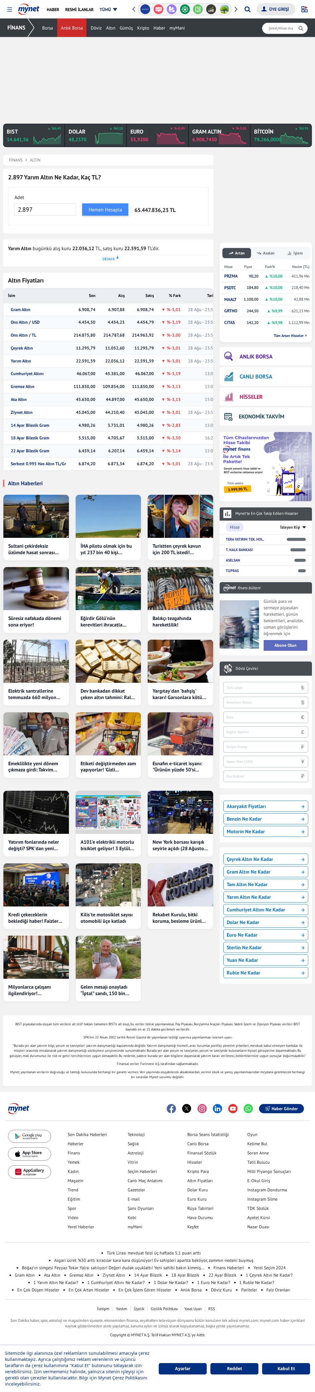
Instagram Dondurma (267, 1190)
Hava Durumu (200, 1217)
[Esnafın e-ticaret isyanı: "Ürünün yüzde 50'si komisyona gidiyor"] (180, 733)
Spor (72, 1208)
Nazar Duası (258, 1227)
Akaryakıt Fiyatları (246, 806)
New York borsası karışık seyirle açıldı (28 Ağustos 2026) (179, 845)
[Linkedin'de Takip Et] (217, 1108)
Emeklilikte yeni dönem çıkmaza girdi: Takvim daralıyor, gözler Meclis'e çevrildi (34, 766)
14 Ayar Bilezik (148, 1275)
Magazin (75, 1180)
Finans (74, 1153)
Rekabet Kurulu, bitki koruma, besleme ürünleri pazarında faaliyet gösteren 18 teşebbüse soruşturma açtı (180, 917)
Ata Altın (19, 399)
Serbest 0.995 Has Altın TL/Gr (38, 463)
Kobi (132, 1217)
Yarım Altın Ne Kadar (249, 897)
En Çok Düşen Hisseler (38, 1290)
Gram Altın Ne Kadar (248, 872)
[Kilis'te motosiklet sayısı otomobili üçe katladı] (108, 884)
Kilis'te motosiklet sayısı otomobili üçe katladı (107, 917)
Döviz (96, 28)
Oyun (252, 1134)
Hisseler (194, 1162)
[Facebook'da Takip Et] (171, 1108)
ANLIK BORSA (256, 356)
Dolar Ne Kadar (243, 922)
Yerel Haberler (81, 1227)
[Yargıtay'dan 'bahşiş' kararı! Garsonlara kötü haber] (180, 661)
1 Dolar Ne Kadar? (171, 1282)
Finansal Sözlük (202, 1153)
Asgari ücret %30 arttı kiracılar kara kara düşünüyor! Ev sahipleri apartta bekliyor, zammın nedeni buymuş (153, 1260)
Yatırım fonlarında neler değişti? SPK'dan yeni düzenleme (33, 845)
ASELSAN (233, 560)
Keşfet (193, 1227)
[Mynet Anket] (158, 9)
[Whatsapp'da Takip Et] (248, 1108)
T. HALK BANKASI (239, 549)
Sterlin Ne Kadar (244, 947)
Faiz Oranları (278, 1290)
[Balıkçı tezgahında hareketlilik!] (180, 588)
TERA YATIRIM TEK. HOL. (245, 539)
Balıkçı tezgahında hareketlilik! (172, 621)
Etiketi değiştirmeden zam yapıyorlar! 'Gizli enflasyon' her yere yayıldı (108, 766)
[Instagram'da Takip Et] (202, 1108)
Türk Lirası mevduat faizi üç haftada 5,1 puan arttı (154, 1253)
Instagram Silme (262, 1199)
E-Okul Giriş (258, 1180)
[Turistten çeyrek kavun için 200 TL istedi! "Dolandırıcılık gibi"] (180, 516)
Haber (159, 28)
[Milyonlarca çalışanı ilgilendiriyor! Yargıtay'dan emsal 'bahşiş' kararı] (36, 957)
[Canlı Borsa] (211, 9)
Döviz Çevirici (247, 668)
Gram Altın (20, 309)
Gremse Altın (22, 386)
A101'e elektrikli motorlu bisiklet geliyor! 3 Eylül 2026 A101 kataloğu (107, 845)
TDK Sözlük (258, 1208)
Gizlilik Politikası (164, 1308)
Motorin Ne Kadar (246, 831)
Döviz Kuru (221, 1290)
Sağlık (133, 1143)
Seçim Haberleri (142, 1171)
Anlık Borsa (72, 28)
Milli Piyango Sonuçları (269, 1171)
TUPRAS (232, 570)
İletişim (103, 1308)
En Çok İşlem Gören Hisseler (144, 1290)
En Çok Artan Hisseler (89, 1290)
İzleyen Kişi (290, 527)
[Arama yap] (247, 9)
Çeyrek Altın (22, 348)
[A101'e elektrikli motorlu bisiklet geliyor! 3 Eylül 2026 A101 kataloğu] (108, 812)
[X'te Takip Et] (186, 1108)
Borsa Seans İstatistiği (208, 1134)
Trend (73, 1190)
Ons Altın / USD (25, 322)
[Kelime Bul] (198, 9)
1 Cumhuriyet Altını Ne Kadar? (116, 1282)
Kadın (73, 1171)
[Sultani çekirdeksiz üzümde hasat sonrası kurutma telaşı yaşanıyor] (36, 516)
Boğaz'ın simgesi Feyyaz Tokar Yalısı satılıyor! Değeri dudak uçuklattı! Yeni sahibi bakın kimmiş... (113, 1267)
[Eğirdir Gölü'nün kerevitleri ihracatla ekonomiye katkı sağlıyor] (108, 588)
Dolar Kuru (197, 1190)
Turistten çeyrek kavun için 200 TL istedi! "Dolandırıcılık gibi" (177, 549)
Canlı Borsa (198, 1143)
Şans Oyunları (141, 1208)
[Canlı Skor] (184, 9)
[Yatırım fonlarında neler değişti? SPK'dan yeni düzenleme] (36, 812)
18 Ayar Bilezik (185, 1275)
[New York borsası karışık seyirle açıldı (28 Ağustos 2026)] (180, 812)
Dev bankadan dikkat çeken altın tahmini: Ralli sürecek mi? (107, 694)
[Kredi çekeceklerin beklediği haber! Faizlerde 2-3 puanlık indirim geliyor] (36, 884)
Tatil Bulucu (258, 1162)
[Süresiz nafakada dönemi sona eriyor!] (36, 588)
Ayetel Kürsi (258, 1217)
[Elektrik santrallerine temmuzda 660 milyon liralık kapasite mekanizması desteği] (36, 661)
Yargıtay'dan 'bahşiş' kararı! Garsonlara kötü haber (177, 694)
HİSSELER (251, 396)
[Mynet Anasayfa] (28, 7)
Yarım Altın (21, 361)
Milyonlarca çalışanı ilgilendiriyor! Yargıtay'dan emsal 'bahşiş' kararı (29, 990)
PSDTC (230, 287)
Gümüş (126, 28)
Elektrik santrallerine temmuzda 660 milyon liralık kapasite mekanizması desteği (32, 694)
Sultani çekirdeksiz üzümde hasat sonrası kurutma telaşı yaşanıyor (34, 549)
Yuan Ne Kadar (242, 960)
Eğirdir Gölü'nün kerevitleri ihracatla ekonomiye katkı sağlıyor (107, 621)
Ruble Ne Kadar (243, 973)
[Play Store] (29, 1136)
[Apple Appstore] (29, 1154)
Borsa (47, 28)
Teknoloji (136, 1134)
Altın (110, 28)
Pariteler (249, 1290)
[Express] (145, 9)
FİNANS (16, 27)
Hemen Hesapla (105, 209)
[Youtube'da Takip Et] (232, 1108)
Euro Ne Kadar (242, 935)
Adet (19, 197)
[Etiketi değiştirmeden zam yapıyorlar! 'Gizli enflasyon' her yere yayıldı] (108, 733)
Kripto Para (198, 1171)
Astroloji (136, 1153)
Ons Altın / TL (23, 335)
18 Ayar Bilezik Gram (30, 438)
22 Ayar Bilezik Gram (30, 451)
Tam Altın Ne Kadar (247, 884)
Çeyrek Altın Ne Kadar (250, 859)
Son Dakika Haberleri (87, 1134)
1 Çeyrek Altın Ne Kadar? (269, 1275)
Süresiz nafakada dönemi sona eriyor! (34, 621)
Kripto (143, 28)
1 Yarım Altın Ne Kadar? (56, 1282)
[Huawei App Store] (29, 1171)
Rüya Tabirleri (200, 1208)
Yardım (121, 1308)
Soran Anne (258, 1153)
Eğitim (74, 1199)
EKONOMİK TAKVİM (261, 416)
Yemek (74, 1162)
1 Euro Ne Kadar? (213, 1282)
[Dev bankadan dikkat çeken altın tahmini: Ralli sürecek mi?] (108, 661)
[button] (9, 9)
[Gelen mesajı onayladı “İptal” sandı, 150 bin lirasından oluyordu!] (108, 957)
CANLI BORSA (256, 376)
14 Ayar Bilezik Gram (30, 425)
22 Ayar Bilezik (223, 1275)
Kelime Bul (257, 1143)
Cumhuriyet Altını (27, 373)
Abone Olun (285, 645)
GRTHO (230, 311)
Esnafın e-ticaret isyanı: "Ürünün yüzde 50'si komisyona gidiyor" (177, 766)
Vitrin (133, 1162)
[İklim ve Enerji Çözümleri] (224, 9)
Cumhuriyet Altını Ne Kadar (256, 909)
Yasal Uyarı (193, 1308)
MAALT (230, 299)
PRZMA (230, 276)
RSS (211, 1308)
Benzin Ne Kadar (244, 819)
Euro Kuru (197, 1199)
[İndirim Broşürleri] (171, 9)
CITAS (229, 322)
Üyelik (139, 1308)
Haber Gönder (285, 1108)
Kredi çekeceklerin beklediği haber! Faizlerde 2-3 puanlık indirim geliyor (36, 917)
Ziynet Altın (22, 412)
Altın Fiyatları (200, 1180)
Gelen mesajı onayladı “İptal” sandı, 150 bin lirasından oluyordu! (104, 990)
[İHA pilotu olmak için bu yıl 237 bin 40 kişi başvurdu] (108, 516)
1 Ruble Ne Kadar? (256, 1282)
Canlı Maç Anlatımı (145, 1180)
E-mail (134, 1199)
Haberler (76, 1143)
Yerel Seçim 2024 (269, 1267)
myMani (177, 28)
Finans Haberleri (228, 1267)
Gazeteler (136, 1190)
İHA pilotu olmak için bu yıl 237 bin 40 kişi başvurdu (106, 549)
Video (73, 1217)
